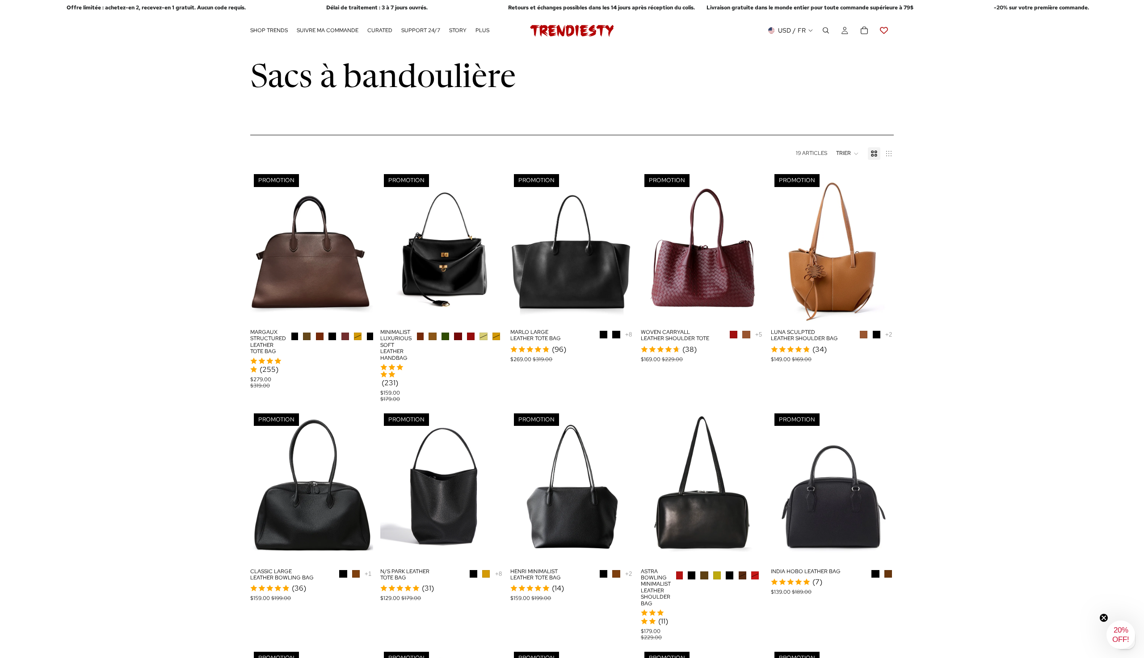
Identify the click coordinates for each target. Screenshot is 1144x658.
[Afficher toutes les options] (628, 334)
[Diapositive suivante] (359, 247)
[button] (847, 153)
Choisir (366, 310)
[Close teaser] (1103, 617)
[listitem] (482, 31)
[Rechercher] (826, 31)
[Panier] (864, 31)
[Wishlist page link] (884, 31)
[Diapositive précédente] (263, 247)
